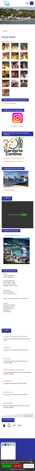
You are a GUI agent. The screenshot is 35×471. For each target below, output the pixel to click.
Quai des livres (7, 347)
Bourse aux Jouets (8, 392)
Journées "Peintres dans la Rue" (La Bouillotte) (15, 336)
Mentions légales (6, 456)
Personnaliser (29, 466)
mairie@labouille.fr (12, 293)
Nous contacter (5, 454)
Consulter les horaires (9, 190)
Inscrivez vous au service (9, 103)
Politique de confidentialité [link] (17, 469)
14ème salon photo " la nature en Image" (13, 369)
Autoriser (24, 214)
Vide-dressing (7, 358)
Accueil (5, 31)
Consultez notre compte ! (17, 126)
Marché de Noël (7, 403)
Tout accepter (7, 466)
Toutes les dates (28, 416)
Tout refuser (17, 466)
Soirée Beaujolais (7, 381)
